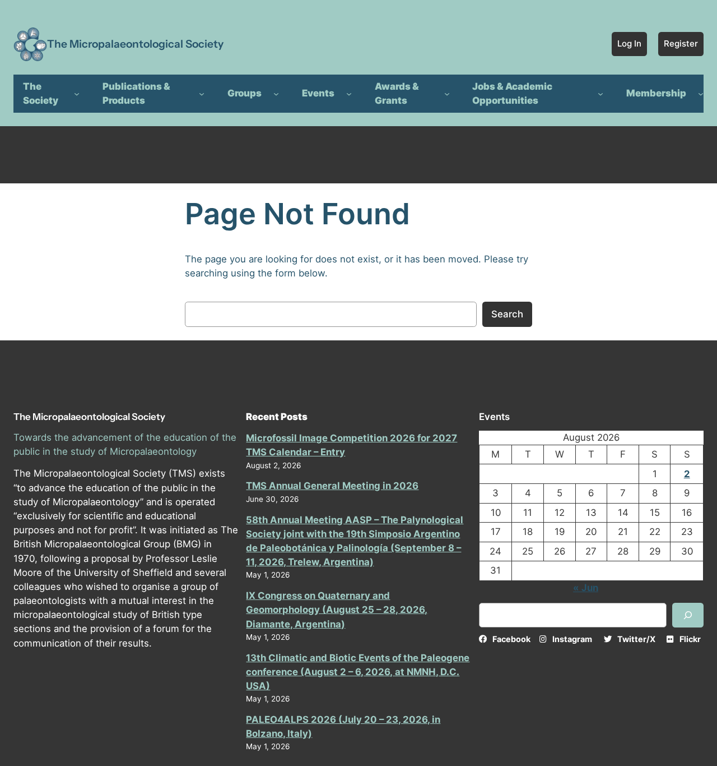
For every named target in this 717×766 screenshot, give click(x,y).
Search (507, 314)
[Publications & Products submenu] (201, 93)
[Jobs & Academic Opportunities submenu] (600, 93)
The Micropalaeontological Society (135, 43)
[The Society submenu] (77, 93)
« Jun (585, 587)
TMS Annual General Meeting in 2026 (332, 485)
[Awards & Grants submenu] (447, 93)
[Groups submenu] (276, 93)
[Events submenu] (349, 93)
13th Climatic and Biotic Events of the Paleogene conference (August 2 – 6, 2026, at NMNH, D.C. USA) (357, 671)
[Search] (688, 615)
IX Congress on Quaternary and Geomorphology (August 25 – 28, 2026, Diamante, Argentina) (336, 609)
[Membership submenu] (701, 93)
